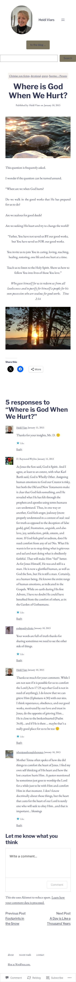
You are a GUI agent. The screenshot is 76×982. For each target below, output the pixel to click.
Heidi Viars (46, 20)
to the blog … (38, 44)
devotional (36, 75)
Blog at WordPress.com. (19, 964)
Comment (57, 884)
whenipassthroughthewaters (29, 752)
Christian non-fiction (19, 75)
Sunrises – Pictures (58, 75)
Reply (19, 449)
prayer (45, 75)
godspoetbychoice (25, 628)
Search (68, 58)
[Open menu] (63, 19)
